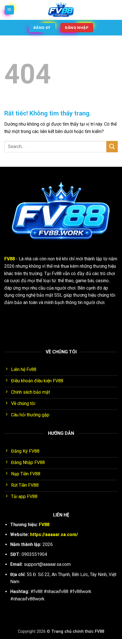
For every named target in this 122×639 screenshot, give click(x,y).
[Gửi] (112, 146)
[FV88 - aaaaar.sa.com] (61, 10)
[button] (9, 10)
